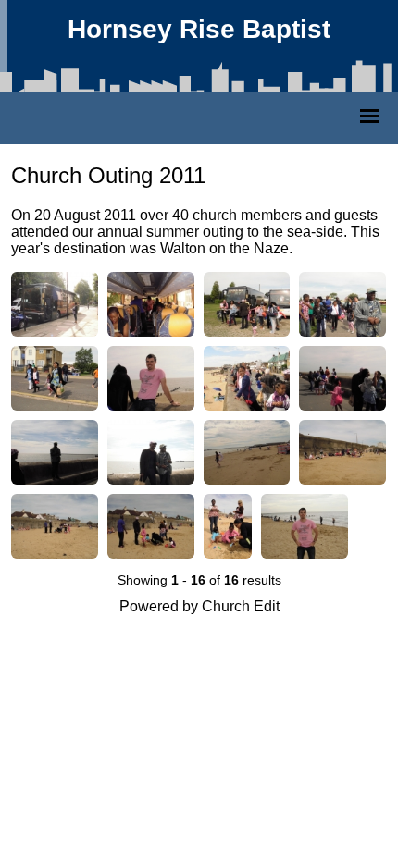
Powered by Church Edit (199, 606)
